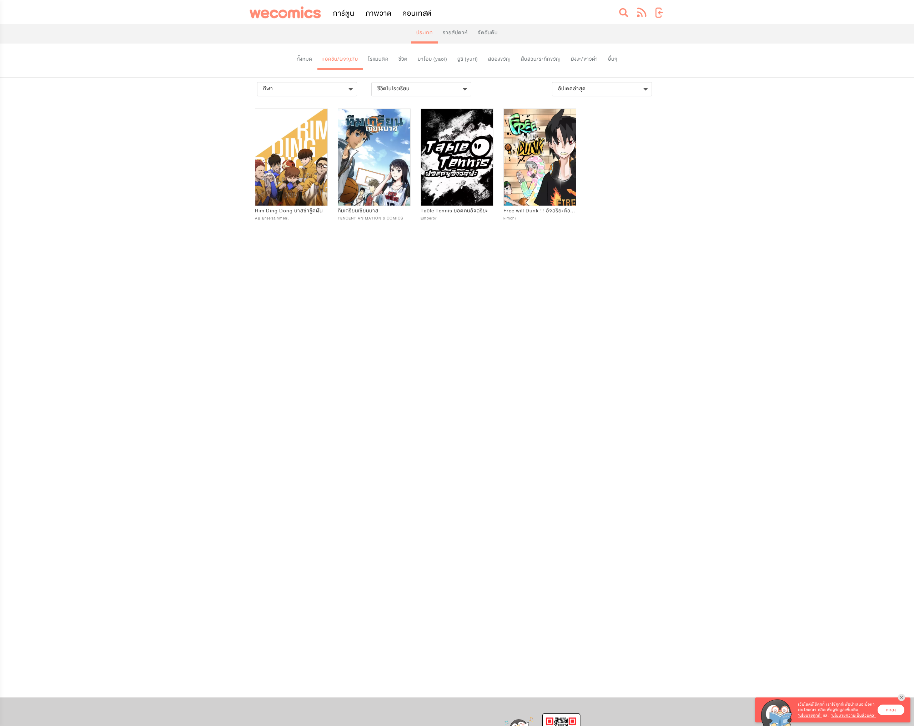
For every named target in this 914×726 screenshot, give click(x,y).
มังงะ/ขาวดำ (584, 59)
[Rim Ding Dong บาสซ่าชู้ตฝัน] (291, 157)
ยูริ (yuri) (467, 59)
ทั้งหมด (304, 59)
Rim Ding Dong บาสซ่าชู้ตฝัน (289, 210)
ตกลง (891, 710)
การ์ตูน (344, 13)
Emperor (429, 218)
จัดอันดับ (488, 32)
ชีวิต (403, 59)
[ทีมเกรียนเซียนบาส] (374, 157)
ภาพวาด (379, 13)
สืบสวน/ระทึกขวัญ (541, 59)
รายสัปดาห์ (455, 32)
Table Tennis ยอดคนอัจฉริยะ (454, 210)
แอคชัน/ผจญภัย (340, 59)
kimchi (509, 218)
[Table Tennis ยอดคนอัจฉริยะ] (457, 157)
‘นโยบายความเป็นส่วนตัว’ (853, 715)
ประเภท (424, 32)
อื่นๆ (613, 59)
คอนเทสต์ (417, 13)
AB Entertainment (272, 218)
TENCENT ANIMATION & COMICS (370, 218)
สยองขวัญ (499, 59)
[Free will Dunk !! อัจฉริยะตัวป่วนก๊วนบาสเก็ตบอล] (540, 157)
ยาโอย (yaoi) (432, 59)
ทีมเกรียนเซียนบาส (358, 210)
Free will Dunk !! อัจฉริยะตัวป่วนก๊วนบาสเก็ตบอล (559, 210)
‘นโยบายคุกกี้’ (810, 715)
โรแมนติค (378, 59)
